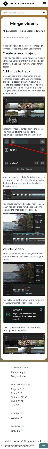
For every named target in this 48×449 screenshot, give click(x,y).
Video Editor (26, 30)
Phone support (18, 372)
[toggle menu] (44, 3)
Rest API (15, 393)
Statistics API (17, 397)
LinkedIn (15, 430)
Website (15, 417)
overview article (28, 63)
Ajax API (15, 404)
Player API (16, 389)
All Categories (10, 30)
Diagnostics (17, 376)
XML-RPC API (17, 401)
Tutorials (40, 30)
